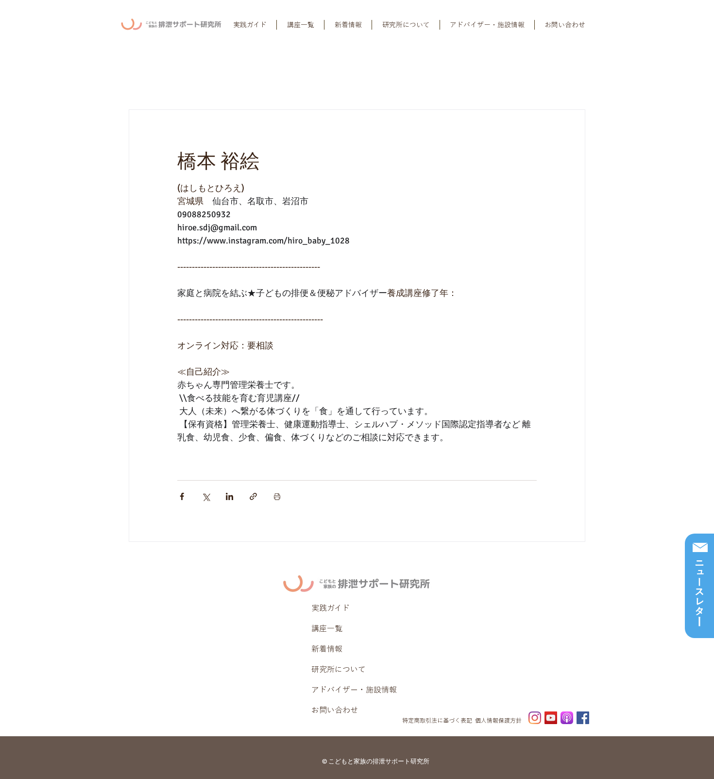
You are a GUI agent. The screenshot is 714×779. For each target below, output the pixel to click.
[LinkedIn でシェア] (229, 496)
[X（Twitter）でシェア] (205, 496)
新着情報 (326, 649)
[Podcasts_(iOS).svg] (567, 717)
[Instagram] (534, 717)
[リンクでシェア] (253, 496)
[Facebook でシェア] (182, 496)
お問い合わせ (334, 710)
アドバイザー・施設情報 (354, 689)
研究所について (338, 669)
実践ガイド (330, 608)
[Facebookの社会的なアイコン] (583, 717)
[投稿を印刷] (277, 496)
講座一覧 (326, 628)
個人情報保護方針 (498, 720)
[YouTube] (550, 717)
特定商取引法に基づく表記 (437, 720)
